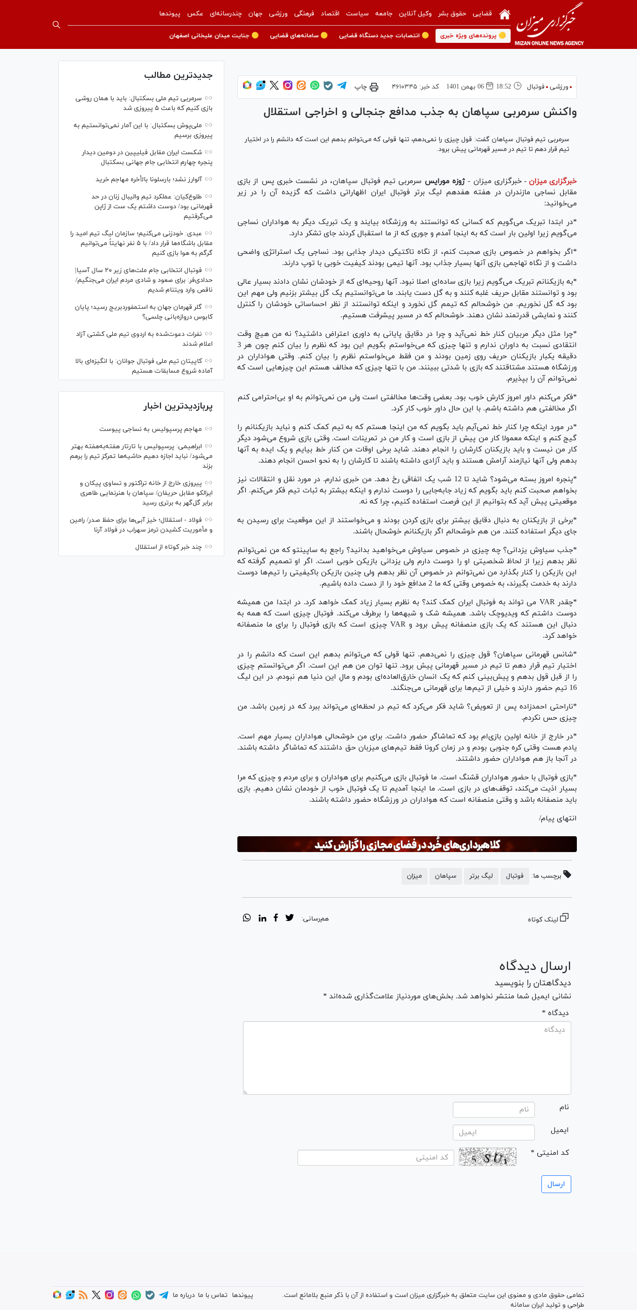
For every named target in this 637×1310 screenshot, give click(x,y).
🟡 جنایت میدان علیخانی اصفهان (214, 36)
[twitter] (289, 919)
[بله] (328, 88)
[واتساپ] (314, 88)
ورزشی (278, 13)
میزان (414, 876)
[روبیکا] (247, 88)
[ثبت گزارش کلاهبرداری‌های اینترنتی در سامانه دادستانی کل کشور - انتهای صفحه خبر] (407, 844)
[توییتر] (274, 88)
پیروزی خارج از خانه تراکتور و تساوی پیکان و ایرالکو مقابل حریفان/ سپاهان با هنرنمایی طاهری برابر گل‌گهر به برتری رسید (146, 493)
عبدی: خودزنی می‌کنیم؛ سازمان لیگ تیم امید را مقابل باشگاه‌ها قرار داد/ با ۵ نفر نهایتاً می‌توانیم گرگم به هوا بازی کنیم (141, 243)
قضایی (482, 13)
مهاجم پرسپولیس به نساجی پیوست (150, 429)
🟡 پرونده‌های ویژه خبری (473, 36)
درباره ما (184, 1295)
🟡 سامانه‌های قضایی (299, 36)
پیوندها (169, 13)
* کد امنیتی (550, 1153)
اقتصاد (330, 13)
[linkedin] (262, 919)
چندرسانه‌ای (226, 13)
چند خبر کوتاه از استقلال (168, 547)
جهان (256, 13)
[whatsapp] (247, 919)
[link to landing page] (549, 24)
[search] (56, 24)
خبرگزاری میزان (553, 181)
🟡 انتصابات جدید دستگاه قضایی (384, 36)
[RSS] (83, 1297)
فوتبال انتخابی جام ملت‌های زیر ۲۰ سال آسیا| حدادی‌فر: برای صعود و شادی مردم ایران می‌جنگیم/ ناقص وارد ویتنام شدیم (144, 280)
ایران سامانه (527, 1305)
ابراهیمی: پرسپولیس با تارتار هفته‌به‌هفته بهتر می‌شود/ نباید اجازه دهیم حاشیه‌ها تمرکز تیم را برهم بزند (141, 456)
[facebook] (276, 919)
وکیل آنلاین (415, 13)
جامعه (384, 13)
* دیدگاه (555, 1013)
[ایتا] (301, 88)
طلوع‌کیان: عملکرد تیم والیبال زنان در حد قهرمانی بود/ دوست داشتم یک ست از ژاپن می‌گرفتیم (152, 206)
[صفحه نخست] (505, 13)
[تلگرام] (341, 88)
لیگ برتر (481, 876)
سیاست (357, 13)
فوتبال (536, 86)
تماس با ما (213, 1295)
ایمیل (560, 1130)
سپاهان (345, 181)
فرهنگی (304, 13)
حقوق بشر (452, 13)
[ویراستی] (260, 88)
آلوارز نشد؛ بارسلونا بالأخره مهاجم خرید (149, 179)
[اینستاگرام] (287, 88)
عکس (195, 13)
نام (564, 1107)
